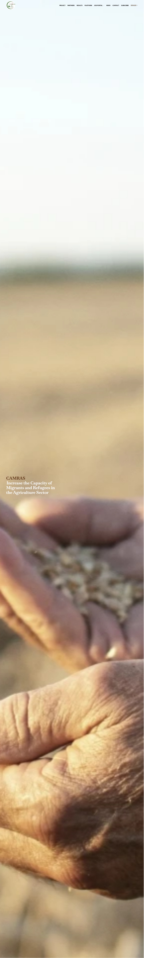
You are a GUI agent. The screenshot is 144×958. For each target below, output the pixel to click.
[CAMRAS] (10, 5)
